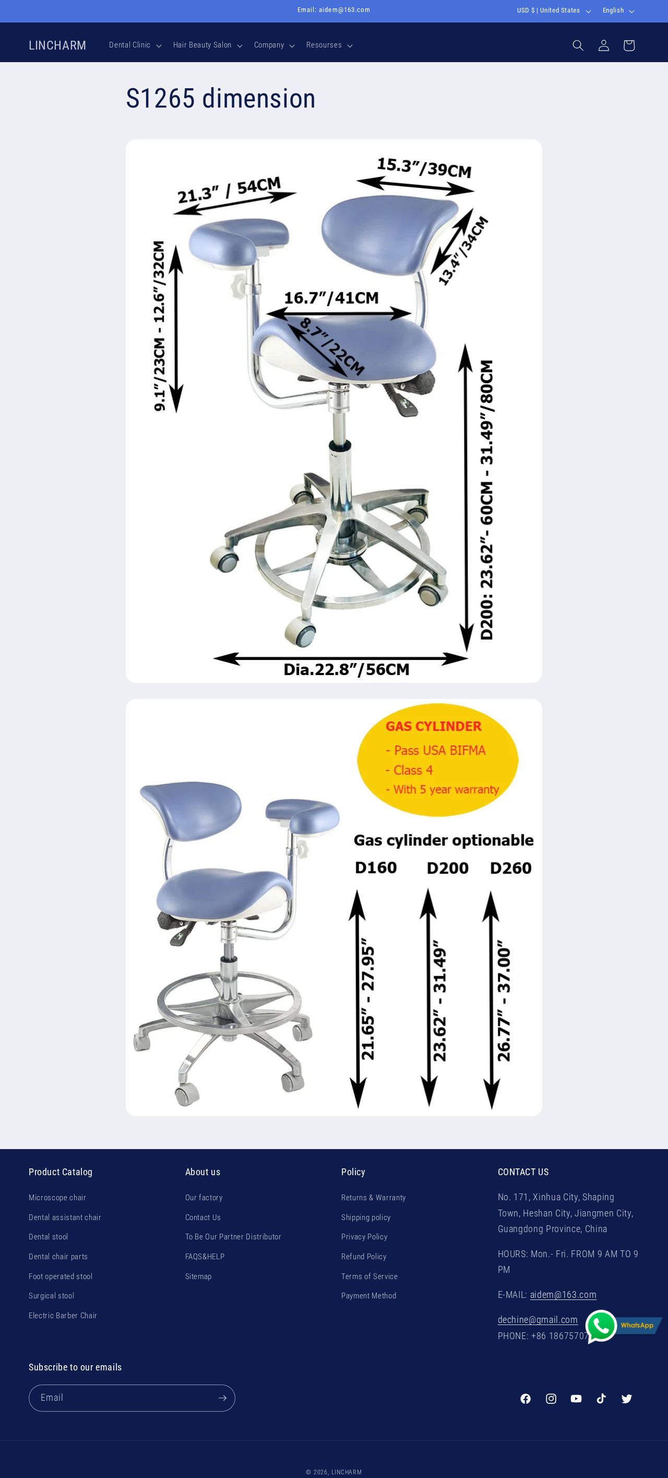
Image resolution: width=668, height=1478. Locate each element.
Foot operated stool (61, 1276)
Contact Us (203, 1217)
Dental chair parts (58, 1256)
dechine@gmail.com (538, 1320)
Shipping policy (366, 1217)
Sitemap (198, 1276)
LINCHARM (346, 1472)
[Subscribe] (222, 1398)
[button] (134, 45)
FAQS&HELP (205, 1256)
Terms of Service (369, 1276)
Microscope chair (58, 1197)
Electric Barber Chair (63, 1315)
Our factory (204, 1197)
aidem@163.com (563, 1295)
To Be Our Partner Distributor (233, 1236)
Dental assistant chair (65, 1217)
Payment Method (368, 1295)
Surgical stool (51, 1295)
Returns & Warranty (373, 1197)
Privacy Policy (364, 1236)
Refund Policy (364, 1256)
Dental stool (48, 1236)
